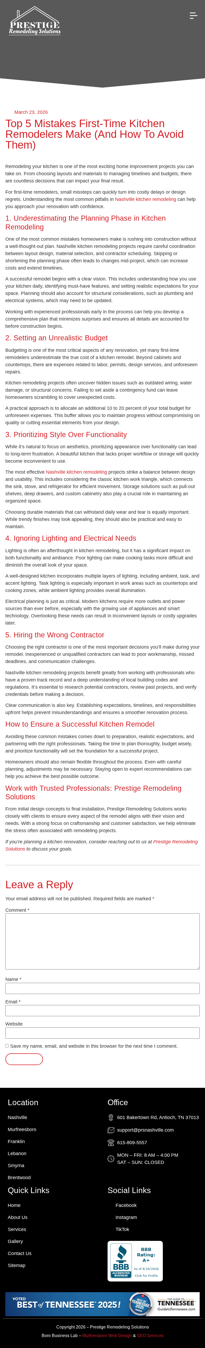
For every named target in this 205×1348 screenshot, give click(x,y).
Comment (17, 910)
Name (13, 979)
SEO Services (150, 1335)
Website (14, 1024)
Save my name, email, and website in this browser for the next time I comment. (94, 1046)
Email (13, 1001)
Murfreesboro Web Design (107, 1335)
